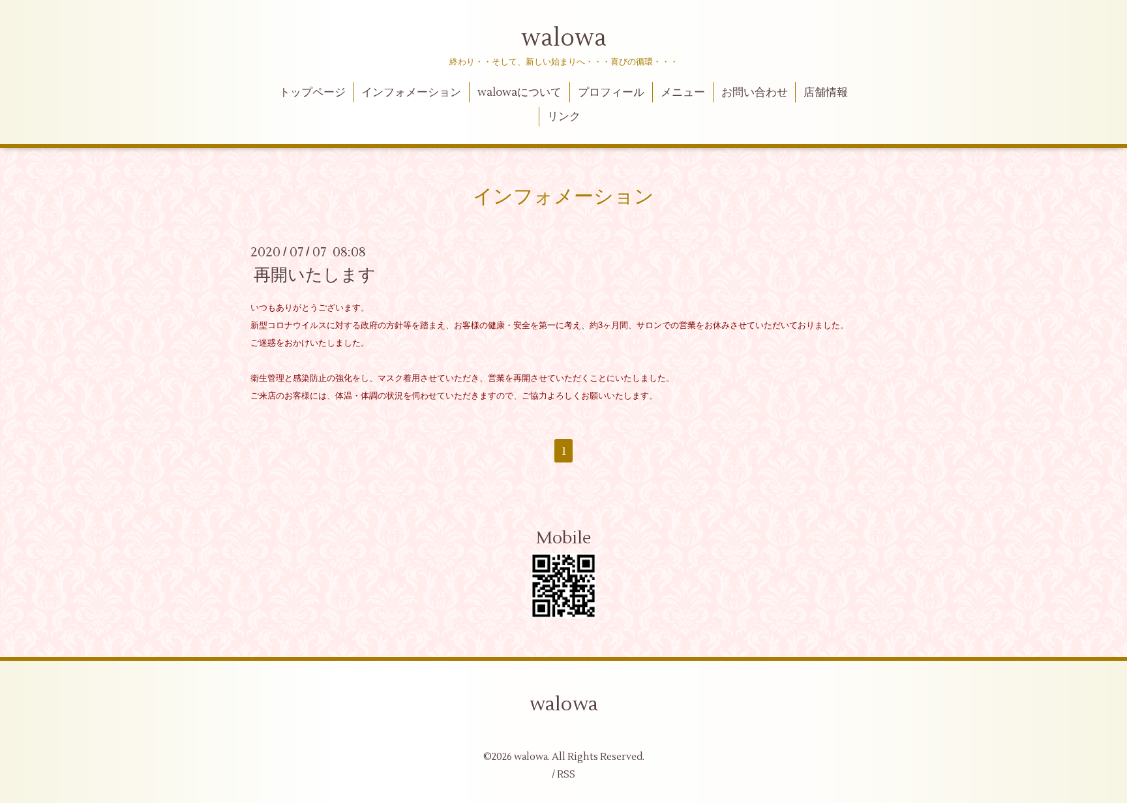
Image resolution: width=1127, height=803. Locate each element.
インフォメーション (411, 92)
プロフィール (611, 92)
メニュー (683, 92)
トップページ (312, 92)
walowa (564, 38)
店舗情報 (826, 92)
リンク (563, 117)
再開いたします (315, 275)
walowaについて (519, 92)
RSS (566, 774)
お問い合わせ (754, 92)
